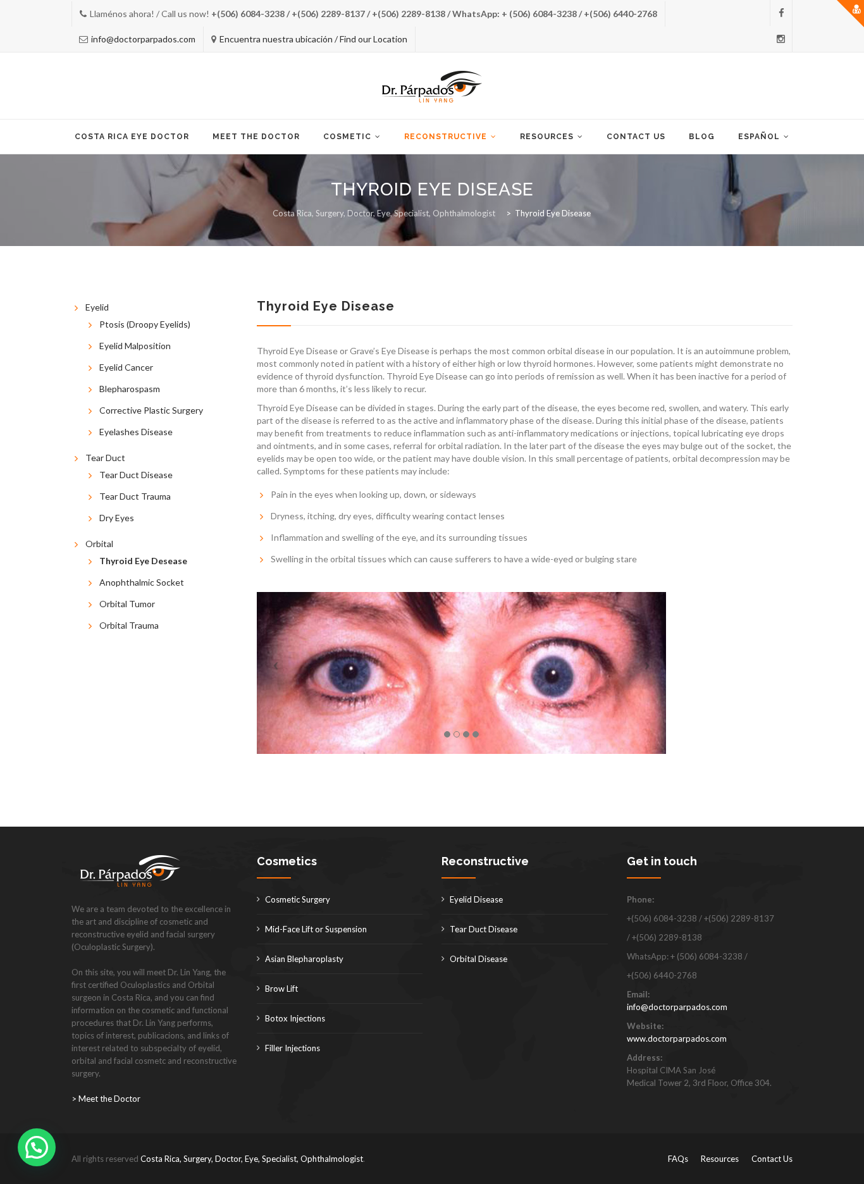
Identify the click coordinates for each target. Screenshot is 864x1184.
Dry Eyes (116, 517)
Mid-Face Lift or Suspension (316, 929)
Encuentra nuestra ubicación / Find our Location (313, 39)
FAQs (678, 1159)
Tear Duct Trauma (135, 496)
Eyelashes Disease (136, 431)
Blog (702, 136)
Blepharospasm (129, 388)
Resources (547, 136)
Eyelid (97, 307)
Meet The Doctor (256, 136)
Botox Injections (295, 1018)
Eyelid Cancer (126, 367)
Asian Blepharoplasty (304, 959)
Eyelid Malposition (135, 345)
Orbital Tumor (127, 603)
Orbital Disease (478, 959)
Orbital (99, 543)
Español (759, 136)
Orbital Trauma (129, 625)
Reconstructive (445, 136)
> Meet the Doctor (105, 1099)
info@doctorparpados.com (143, 39)
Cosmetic (347, 136)
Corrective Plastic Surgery (151, 410)
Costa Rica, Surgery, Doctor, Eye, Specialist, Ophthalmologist (251, 1159)
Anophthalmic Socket (141, 582)
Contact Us (636, 136)
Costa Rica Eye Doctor (132, 136)
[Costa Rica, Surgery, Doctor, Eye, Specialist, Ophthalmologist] (432, 86)
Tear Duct (105, 457)
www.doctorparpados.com (677, 1038)
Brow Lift (281, 989)
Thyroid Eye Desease (143, 560)
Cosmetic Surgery (297, 899)
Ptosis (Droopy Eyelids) (144, 324)
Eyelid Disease (476, 899)
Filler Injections (292, 1048)
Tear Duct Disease (136, 474)
